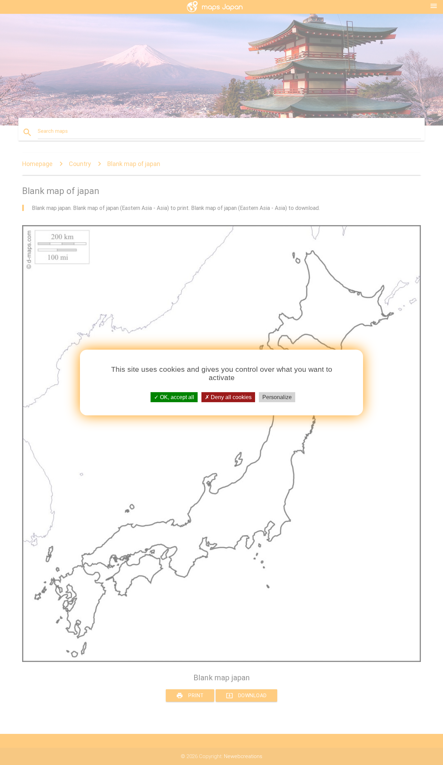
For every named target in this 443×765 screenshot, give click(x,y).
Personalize (277, 397)
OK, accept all (176, 397)
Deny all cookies (230, 397)
